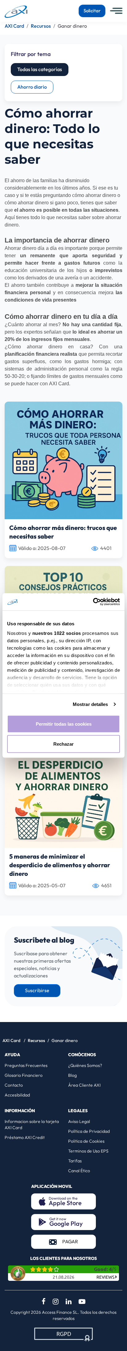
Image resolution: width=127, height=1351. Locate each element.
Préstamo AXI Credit (25, 1137)
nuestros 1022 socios (56, 633)
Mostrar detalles (90, 704)
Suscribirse (37, 990)
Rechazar (63, 744)
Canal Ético (79, 1170)
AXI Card (11, 1041)
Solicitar (92, 11)
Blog (72, 1075)
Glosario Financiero (24, 1075)
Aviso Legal (79, 1121)
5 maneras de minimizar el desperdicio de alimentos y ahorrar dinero (59, 865)
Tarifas (75, 1161)
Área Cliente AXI (84, 1085)
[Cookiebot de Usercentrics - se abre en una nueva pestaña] (93, 602)
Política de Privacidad (89, 1131)
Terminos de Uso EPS (88, 1151)
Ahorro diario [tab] (32, 87)
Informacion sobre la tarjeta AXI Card (32, 1124)
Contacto (14, 1085)
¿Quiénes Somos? (85, 1065)
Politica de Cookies (86, 1141)
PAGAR (79, 1241)
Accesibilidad (17, 1095)
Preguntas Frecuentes (26, 1065)
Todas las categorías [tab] (39, 69)
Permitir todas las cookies (64, 723)
